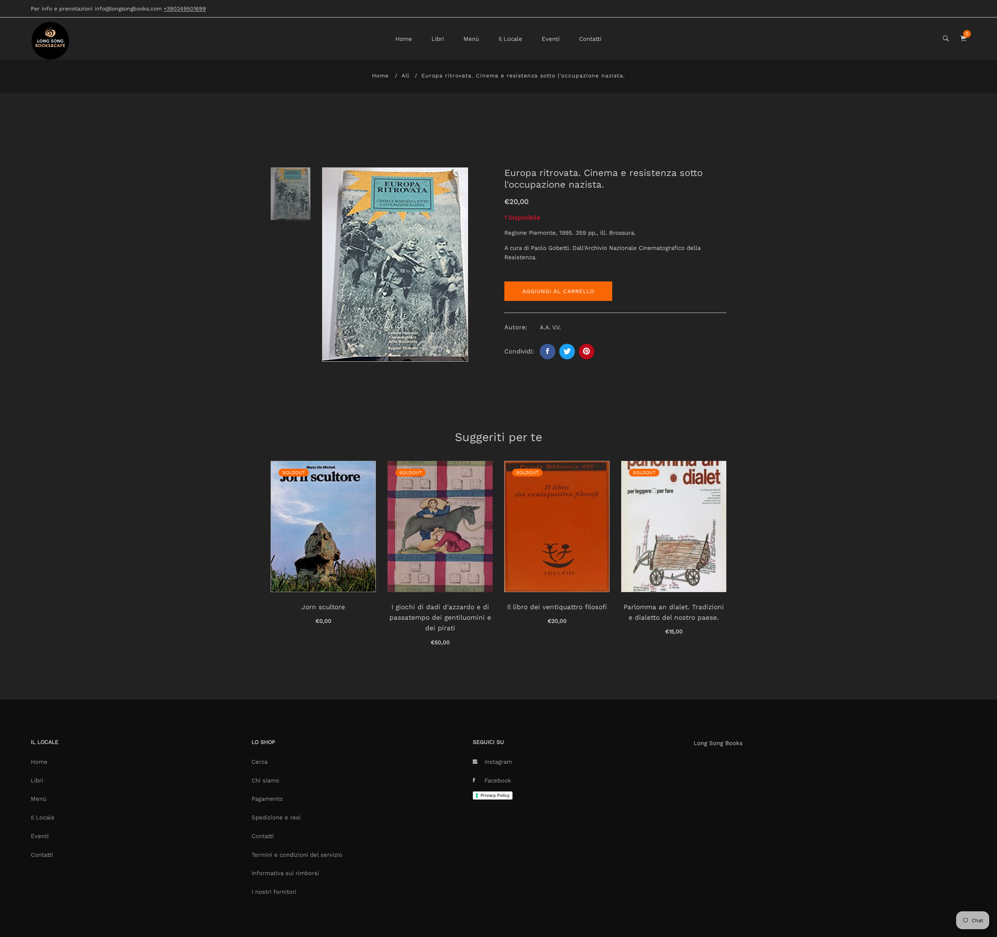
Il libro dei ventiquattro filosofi (557, 607)
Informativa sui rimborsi (285, 873)
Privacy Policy (495, 795)
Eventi (551, 38)
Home (403, 38)
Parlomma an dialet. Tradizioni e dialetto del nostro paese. (674, 612)
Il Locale (510, 38)
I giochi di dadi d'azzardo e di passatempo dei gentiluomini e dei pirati (440, 617)
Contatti (590, 38)
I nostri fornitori (274, 891)
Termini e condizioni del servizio (297, 854)
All (405, 75)
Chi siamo (265, 780)
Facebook (497, 780)
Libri (438, 38)
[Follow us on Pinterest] (586, 351)
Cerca (260, 761)
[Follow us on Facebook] (547, 351)
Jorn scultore (323, 607)
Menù (471, 38)
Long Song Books (718, 743)
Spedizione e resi (276, 817)
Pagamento (267, 798)
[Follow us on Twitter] (567, 351)
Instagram (498, 761)
